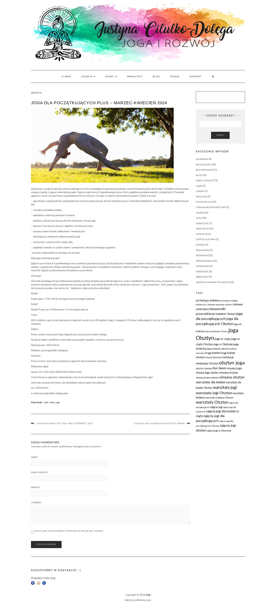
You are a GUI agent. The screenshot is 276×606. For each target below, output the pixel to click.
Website (35, 487)
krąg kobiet (212, 352)
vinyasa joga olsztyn (207, 373)
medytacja (202, 229)
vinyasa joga (234, 368)
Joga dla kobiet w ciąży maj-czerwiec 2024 (64, 423)
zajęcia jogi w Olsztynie (219, 431)
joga (58, 403)
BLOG (156, 76)
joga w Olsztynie (223, 344)
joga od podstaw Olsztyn (216, 331)
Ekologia (201, 197)
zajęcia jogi (216, 407)
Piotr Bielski (219, 368)
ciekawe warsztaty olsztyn (219, 304)
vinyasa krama (228, 372)
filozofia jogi (204, 202)
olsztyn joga (232, 362)
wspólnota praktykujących (213, 282)
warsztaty (202, 277)
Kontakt (196, 76)
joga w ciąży (223, 338)
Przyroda (202, 255)
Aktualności (203, 164)
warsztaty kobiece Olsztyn (219, 398)
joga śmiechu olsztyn (218, 349)
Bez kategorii (204, 170)
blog (199, 175)
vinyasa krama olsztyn (207, 378)
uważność (202, 271)
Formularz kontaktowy (211, 207)
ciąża (199, 186)
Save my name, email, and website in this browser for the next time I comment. (68, 531)
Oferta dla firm (205, 239)
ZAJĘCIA (87, 76)
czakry (200, 191)
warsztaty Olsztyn (212, 402)
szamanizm (202, 266)
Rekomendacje (205, 261)
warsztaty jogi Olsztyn (214, 393)
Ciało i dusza (49, 403)
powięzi (200, 245)
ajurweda (202, 159)
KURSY (110, 76)
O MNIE (66, 76)
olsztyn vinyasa (204, 368)
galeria (200, 213)
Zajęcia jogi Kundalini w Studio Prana (159, 423)
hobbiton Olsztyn (225, 314)
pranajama (202, 250)
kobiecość (202, 223)
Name (34, 457)
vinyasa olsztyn (232, 377)
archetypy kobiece (208, 300)
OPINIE (174, 76)
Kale (148, 595)
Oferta (200, 234)
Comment (36, 502)
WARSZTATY (135, 76)
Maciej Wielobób (213, 358)
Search (220, 135)
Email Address (39, 472)
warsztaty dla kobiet (210, 382)
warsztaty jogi (225, 388)
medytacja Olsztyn (207, 363)
